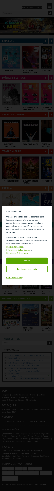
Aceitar (27, 260)
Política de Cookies (14, 246)
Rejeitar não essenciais (27, 269)
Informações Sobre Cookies (18, 249)
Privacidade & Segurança (17, 253)
